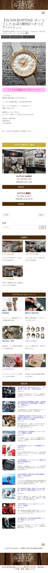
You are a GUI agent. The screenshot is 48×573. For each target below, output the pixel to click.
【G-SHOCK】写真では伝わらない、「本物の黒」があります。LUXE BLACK (31, 388)
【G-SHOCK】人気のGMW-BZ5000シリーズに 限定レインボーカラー (31, 519)
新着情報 (5, 313)
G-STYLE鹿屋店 (8, 279)
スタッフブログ (31, 341)
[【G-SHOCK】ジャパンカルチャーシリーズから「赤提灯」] (8, 508)
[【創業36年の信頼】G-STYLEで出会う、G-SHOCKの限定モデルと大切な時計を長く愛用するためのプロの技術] (8, 420)
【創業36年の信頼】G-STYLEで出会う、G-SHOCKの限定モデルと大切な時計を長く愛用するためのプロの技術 (32, 417)
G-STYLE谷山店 (8, 254)
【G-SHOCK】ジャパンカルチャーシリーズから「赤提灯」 (31, 504)
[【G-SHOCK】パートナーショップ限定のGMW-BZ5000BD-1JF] (8, 464)
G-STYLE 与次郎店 (22, 31)
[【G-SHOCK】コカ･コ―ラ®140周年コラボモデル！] (8, 450)
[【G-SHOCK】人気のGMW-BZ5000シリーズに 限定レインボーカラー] (8, 523)
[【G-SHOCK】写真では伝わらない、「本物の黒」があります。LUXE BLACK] (8, 392)
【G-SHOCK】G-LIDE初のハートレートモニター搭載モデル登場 (31, 432)
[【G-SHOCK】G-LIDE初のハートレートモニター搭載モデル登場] (8, 436)
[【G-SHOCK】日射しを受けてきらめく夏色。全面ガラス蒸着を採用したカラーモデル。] (8, 493)
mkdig (22, 33)
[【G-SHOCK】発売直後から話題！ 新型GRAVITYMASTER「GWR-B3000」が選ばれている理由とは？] (8, 406)
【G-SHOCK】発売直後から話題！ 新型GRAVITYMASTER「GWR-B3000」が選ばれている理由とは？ (32, 403)
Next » (41, 215)
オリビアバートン (28, 37)
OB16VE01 (5, 37)
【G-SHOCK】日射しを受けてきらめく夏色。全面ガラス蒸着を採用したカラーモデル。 (31, 490)
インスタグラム (8, 369)
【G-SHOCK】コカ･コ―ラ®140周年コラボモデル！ (31, 446)
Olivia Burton (16, 37)
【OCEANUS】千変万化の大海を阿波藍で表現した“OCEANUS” (31, 475)
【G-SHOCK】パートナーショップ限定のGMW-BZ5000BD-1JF (32, 460)
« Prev (6, 215)
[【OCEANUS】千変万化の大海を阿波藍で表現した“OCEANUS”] (8, 479)
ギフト (27, 369)
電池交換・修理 (8, 341)
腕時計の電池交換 (32, 313)
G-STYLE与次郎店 (32, 254)
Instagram (34, 31)
